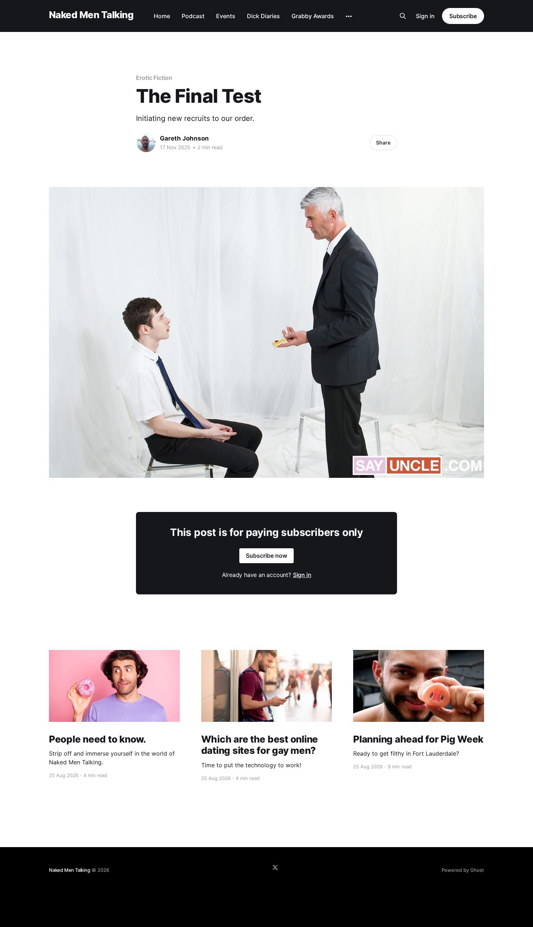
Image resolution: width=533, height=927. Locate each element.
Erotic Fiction (154, 77)
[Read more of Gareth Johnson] (146, 143)
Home (162, 16)
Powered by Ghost (463, 870)
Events (225, 16)
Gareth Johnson (184, 138)
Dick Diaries (263, 16)
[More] (348, 16)
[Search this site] (403, 16)
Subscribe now (266, 555)
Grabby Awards (313, 16)
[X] (275, 867)
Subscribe (463, 16)
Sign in (425, 16)
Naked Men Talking (91, 15)
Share (383, 142)
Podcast (193, 16)
